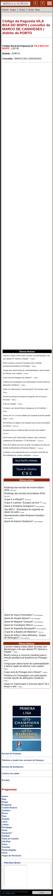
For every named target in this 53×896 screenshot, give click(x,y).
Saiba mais (10, 893)
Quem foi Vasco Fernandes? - (23, 615)
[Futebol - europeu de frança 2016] (26, 751)
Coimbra (6, 810)
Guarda (5, 819)
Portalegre (7, 827)
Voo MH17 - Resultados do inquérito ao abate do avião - (24, 510)
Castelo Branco (9, 807)
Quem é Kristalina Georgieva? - (24, 506)
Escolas (6, 780)
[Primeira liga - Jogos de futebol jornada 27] (27, 716)
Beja (4, 799)
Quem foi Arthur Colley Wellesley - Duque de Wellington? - (25, 636)
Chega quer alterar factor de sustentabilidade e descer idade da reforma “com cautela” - (26, 666)
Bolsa (37, 10)
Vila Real (6, 841)
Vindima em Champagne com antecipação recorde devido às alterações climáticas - (25, 678)
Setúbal (5, 836)
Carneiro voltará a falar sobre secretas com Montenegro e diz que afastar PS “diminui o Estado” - (25, 649)
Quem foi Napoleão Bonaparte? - (25, 628)
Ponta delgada (9, 850)
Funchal (6, 847)
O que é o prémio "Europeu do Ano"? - (25, 502)
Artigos (13, 10)
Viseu (4, 844)
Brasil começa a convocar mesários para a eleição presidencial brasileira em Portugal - (26, 657)
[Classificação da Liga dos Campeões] (27, 727)
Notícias (5, 10)
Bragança (6, 805)
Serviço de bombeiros (12, 767)
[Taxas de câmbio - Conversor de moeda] (27, 476)
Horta (4, 853)
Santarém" (7, 833)
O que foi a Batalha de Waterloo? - (23, 632)
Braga (5, 802)
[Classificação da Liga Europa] (27, 739)
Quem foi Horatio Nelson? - (22, 618)
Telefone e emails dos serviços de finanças (23, 760)
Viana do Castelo (10, 838)
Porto (4, 830)
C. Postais (21, 10)
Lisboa (5, 824)
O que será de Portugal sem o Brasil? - (25, 672)
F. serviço (30, 10)
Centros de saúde (10, 773)
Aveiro (5, 796)
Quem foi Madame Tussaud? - (23, 621)
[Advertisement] (26, 89)
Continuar (41, 892)
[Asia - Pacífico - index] (27, 463)
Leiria (4, 821)
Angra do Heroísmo (11, 855)
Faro (4, 816)
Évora (5, 813)
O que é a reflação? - (17, 499)
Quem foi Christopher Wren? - (23, 625)
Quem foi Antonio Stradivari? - (23, 521)
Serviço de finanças (11, 753)
